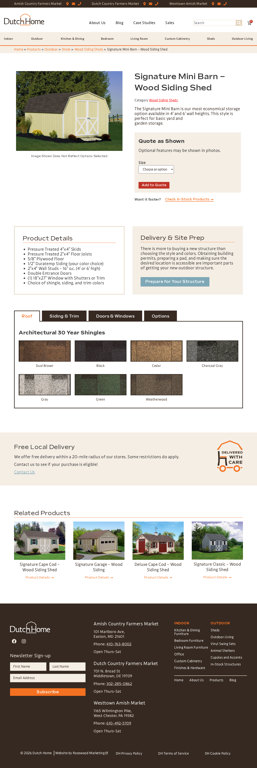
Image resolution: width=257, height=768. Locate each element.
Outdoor (51, 49)
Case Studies (144, 22)
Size (142, 162)
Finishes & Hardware (189, 668)
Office (179, 654)
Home (18, 49)
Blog (119, 22)
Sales (169, 22)
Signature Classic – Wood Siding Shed (217, 567)
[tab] (27, 316)
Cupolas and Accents (226, 657)
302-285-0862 (119, 683)
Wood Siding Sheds (88, 49)
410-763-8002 (118, 644)
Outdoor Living (222, 637)
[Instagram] (24, 641)
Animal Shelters (223, 651)
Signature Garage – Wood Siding (99, 567)
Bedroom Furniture (188, 641)
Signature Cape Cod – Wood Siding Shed (40, 567)
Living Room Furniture (191, 647)
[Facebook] (14, 641)
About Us (97, 22)
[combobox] (214, 23)
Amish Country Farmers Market (38, 4)
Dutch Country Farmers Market (115, 4)
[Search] (239, 23)
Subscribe (48, 692)
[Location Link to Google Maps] (68, 3)
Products (34, 49)
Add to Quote (154, 185)
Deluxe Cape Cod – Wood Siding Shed (158, 567)
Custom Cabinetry (188, 661)
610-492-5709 (118, 723)
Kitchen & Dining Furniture (187, 632)
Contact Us (24, 472)
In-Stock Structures (226, 664)
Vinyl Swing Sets (223, 644)
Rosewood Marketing (90, 753)
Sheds (66, 49)
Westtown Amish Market (188, 4)
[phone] (80, 3)
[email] (74, 3)
